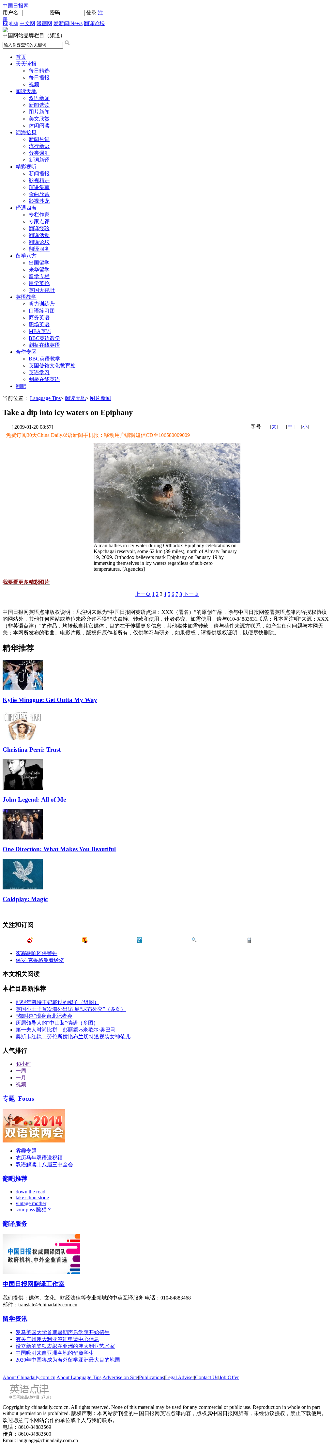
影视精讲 (39, 180)
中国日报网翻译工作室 (34, 1284)
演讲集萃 (39, 187)
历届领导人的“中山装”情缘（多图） (57, 1023)
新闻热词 (39, 139)
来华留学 (39, 269)
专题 (18, 1098)
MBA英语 (40, 331)
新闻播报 (39, 173)
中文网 (27, 23)
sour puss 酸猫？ (34, 1209)
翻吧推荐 (15, 1178)
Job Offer (229, 1377)
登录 (91, 12)
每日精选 (39, 70)
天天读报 (26, 64)
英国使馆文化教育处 (52, 365)
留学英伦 (39, 283)
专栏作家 (39, 214)
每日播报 (39, 77)
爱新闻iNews (68, 23)
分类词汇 (39, 153)
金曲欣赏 (39, 194)
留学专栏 (39, 276)
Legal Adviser (179, 1377)
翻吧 (21, 386)
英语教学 (26, 297)
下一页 (191, 594)
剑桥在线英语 (44, 345)
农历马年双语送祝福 (39, 1157)
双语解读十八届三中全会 (44, 1164)
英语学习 (39, 372)
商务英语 (39, 317)
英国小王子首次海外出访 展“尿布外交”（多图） (71, 1009)
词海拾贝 (26, 132)
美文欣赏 (39, 118)
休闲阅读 (39, 125)
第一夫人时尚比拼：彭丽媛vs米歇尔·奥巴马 (66, 1029)
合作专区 (26, 352)
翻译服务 (39, 249)
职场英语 (39, 324)
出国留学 (39, 262)
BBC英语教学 (44, 338)
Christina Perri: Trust (32, 749)
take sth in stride (32, 1197)
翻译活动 (39, 235)
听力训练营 (42, 304)
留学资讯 (15, 1318)
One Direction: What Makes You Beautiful (59, 849)
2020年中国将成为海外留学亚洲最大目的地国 (68, 1360)
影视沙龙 (39, 201)
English (10, 23)
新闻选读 (39, 105)
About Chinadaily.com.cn (29, 1377)
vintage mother (31, 1203)
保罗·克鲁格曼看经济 (40, 960)
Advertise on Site (120, 1377)
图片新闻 (39, 112)
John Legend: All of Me (34, 799)
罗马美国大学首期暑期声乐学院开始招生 (63, 1332)
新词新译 (39, 160)
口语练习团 (42, 310)
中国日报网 (16, 5)
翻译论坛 (94, 23)
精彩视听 (26, 166)
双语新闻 (39, 98)
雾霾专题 (26, 1151)
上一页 (143, 594)
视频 (34, 84)
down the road (30, 1191)
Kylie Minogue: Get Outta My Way (50, 699)
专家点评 (39, 221)
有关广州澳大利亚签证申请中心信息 (57, 1339)
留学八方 (26, 256)
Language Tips (45, 398)
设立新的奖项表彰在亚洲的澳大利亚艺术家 (65, 1346)
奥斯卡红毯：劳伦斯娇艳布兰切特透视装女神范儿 (73, 1036)
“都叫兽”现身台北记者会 (44, 1016)
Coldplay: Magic (25, 899)
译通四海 (26, 208)
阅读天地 (26, 91)
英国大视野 (42, 290)
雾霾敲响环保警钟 (36, 953)
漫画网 (44, 23)
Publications (151, 1377)
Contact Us (206, 1377)
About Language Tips (78, 1377)
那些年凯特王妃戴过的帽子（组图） (57, 1002)
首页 (21, 57)
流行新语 (39, 146)
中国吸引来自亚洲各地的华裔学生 (55, 1353)
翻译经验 (39, 228)
